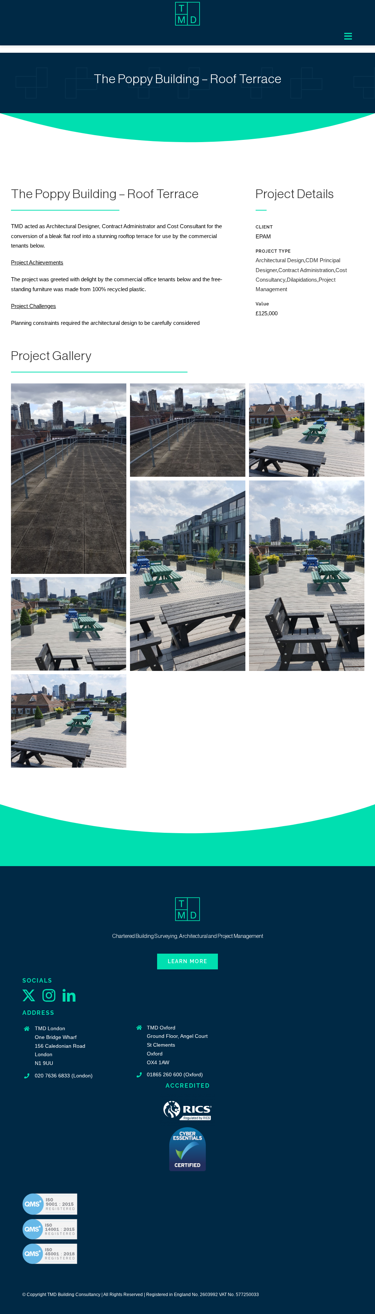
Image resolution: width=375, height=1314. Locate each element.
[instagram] (48, 995)
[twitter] (28, 995)
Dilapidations (302, 279)
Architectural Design (280, 260)
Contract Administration (306, 270)
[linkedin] (69, 995)
